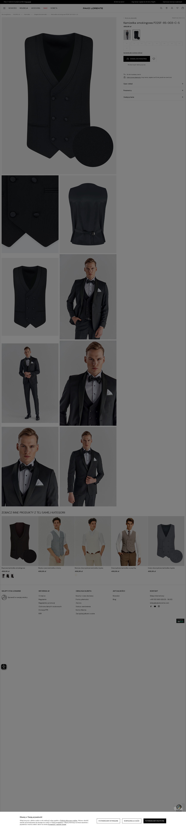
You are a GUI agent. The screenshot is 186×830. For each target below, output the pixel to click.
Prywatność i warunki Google (57, 824)
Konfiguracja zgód (131, 821)
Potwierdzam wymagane (108, 821)
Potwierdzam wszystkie (154, 821)
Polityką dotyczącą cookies (68, 820)
